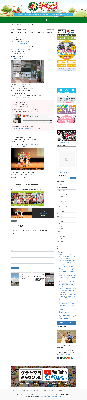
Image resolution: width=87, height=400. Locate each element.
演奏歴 (58, 231)
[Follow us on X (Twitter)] (61, 358)
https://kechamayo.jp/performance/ (18, 186)
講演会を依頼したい (61, 208)
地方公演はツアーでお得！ (63, 206)
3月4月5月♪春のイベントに (63, 201)
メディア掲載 (60, 228)
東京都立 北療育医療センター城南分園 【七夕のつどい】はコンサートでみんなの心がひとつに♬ (67, 311)
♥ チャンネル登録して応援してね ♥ (65, 142)
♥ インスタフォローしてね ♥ (63, 172)
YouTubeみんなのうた (62, 236)
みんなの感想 (59, 216)
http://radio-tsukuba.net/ (16, 58)
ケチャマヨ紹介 (60, 218)
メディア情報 (50, 29)
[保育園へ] (49, 275)
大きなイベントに (61, 198)
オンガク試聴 (60, 241)
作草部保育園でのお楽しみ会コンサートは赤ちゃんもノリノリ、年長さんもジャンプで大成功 (67, 277)
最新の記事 (60, 252)
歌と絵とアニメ (60, 233)
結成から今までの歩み (62, 223)
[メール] (63, 358)
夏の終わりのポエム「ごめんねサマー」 (24, 277)
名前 (12, 250)
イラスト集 (60, 238)
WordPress (34, 396)
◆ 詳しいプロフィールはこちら (64, 354)
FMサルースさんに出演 (20, 49)
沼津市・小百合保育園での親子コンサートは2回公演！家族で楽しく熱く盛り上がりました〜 (67, 262)
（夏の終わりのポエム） (25, 43)
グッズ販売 (60, 243)
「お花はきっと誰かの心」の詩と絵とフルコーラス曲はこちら (26, 128)
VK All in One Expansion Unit (54, 396)
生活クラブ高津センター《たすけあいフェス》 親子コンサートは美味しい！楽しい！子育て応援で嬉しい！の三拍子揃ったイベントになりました (67, 269)
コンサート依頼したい (61, 196)
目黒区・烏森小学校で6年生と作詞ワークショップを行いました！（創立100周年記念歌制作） (67, 290)
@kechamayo (43, 213)
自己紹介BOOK (61, 226)
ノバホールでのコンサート (30, 144)
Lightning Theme (42, 396)
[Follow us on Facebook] (58, 358)
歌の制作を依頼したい (61, 213)
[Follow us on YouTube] (66, 358)
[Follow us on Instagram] (72, 358)
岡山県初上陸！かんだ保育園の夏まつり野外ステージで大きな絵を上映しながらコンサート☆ (39, 279)
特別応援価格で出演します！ (63, 203)
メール (13, 256)
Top (58, 248)
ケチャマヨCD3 (22, 84)
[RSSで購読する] (69, 358)
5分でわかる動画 (61, 221)
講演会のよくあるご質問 (62, 211)
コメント (13, 233)
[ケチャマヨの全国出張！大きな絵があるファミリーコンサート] (27, 198)
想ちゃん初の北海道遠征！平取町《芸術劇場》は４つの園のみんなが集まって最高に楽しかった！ (67, 316)
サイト (12, 262)
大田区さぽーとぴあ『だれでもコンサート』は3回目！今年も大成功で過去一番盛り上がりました (67, 256)
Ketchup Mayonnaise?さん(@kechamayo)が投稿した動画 (69, 169)
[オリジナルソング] (15, 276)
